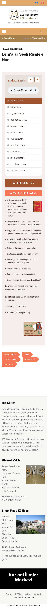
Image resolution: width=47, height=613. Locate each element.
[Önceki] (30, 79)
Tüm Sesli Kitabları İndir (24, 193)
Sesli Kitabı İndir (25, 183)
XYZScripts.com (34, 605)
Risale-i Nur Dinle (12, 49)
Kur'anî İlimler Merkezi (23, 577)
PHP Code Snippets (13, 605)
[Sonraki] (37, 79)
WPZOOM (29, 597)
